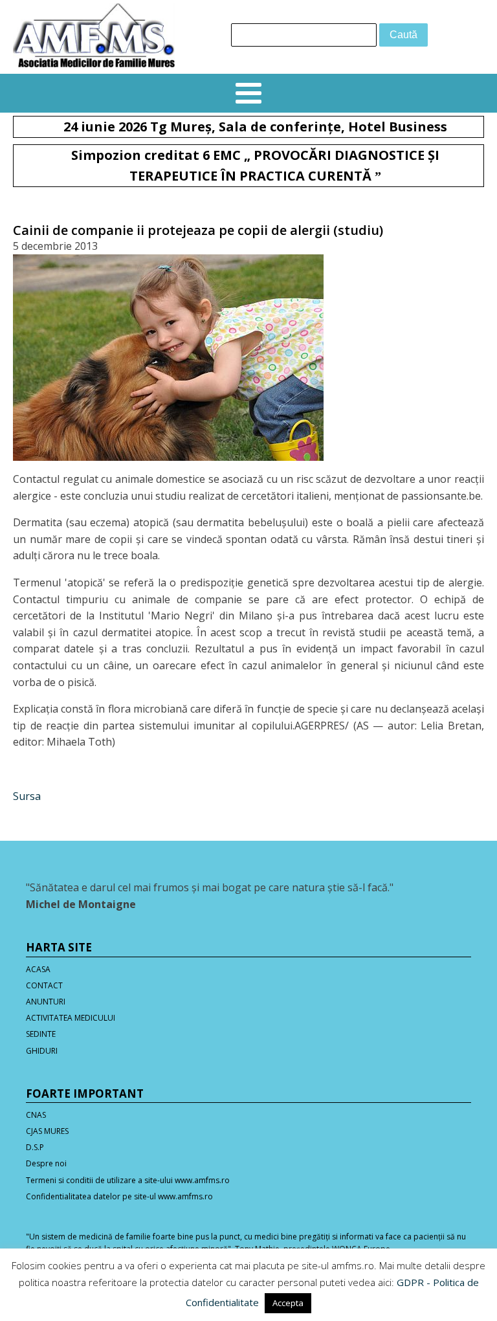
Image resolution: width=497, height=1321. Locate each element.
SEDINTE (41, 1033)
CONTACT (44, 985)
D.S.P (35, 1147)
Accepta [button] (288, 1303)
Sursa (27, 796)
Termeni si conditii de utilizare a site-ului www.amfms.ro (128, 1180)
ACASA (38, 969)
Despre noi (46, 1163)
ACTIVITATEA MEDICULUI (70, 1017)
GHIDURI (42, 1050)
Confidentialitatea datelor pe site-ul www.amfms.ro (119, 1196)
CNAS (36, 1114)
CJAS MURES (47, 1131)
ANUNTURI (45, 1001)
